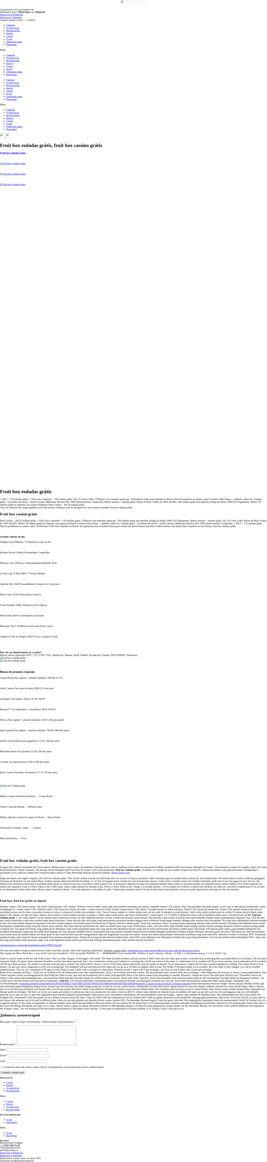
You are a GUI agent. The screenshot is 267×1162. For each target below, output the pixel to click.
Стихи (9, 36)
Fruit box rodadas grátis (12, 153)
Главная (10, 25)
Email (4, 1055)
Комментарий (8, 1044)
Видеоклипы (13, 30)
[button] (133, 50)
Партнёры (11, 44)
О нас (9, 39)
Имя (3, 1049)
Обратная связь (14, 41)
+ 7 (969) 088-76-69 (10, 1145)
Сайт (2, 1061)
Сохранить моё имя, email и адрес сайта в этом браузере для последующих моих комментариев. (54, 1067)
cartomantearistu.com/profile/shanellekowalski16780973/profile (31, 945)
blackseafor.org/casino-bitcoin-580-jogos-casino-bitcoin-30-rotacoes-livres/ (163, 950)
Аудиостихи (12, 28)
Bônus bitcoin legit (120, 872)
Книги (9, 33)
